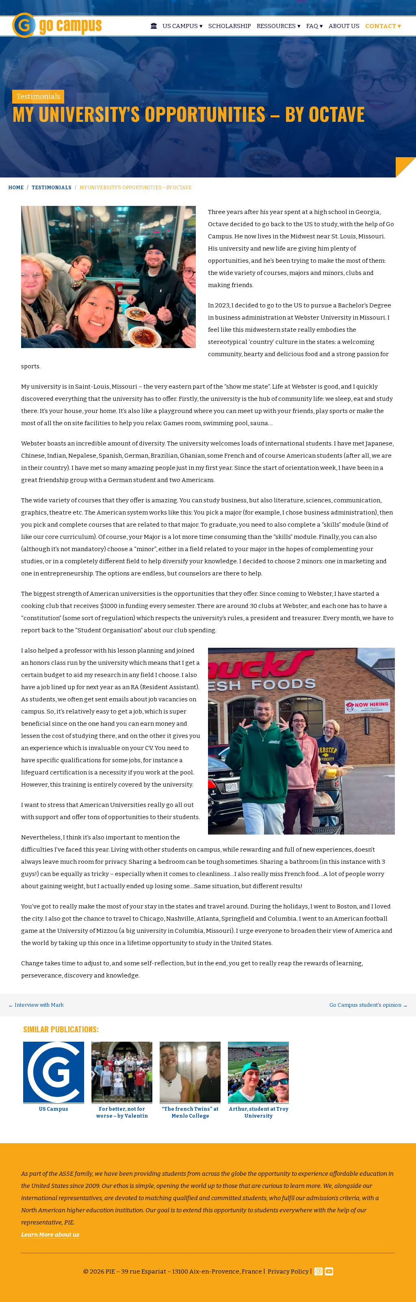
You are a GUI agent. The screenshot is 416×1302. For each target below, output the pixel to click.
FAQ (312, 26)
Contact (380, 26)
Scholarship (229, 26)
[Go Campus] (57, 24)
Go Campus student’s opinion (368, 1005)
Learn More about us (50, 1234)
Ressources (276, 26)
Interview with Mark (36, 1005)
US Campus (180, 26)
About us (344, 26)
